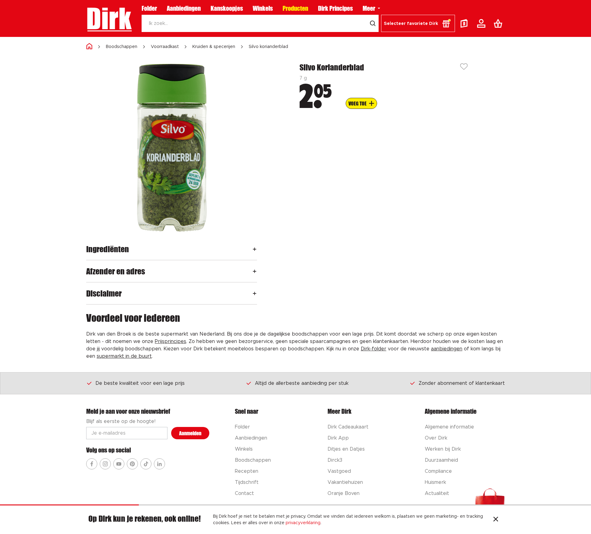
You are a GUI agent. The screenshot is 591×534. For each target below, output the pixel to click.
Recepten (246, 471)
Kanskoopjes (227, 8)
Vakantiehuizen (345, 482)
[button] (418, 23)
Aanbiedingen (184, 8)
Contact (244, 493)
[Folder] (465, 23)
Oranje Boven (344, 493)
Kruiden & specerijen (213, 47)
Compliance (438, 471)
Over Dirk (436, 438)
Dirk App (338, 438)
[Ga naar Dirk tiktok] (145, 463)
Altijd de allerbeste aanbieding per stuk (301, 383)
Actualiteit (437, 493)
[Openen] (254, 249)
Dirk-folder (373, 348)
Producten (295, 8)
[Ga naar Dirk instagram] (105, 463)
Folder (149, 8)
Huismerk (435, 482)
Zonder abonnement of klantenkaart (462, 383)
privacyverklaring (303, 523)
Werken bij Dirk (443, 449)
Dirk (108, 18)
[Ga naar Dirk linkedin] (159, 463)
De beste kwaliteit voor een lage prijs (140, 383)
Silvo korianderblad (268, 47)
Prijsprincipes (170, 341)
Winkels (263, 8)
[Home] (89, 46)
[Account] (482, 23)
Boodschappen (121, 47)
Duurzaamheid (441, 460)
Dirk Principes (335, 8)
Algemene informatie (449, 426)
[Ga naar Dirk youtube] (118, 463)
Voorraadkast (165, 47)
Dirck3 (335, 460)
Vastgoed (339, 471)
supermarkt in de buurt (124, 356)
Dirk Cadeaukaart (348, 426)
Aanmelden (190, 433)
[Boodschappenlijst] (499, 23)
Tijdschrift (247, 482)
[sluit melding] (496, 519)
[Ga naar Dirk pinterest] (132, 463)
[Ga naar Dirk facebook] (91, 463)
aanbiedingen (446, 348)
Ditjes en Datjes (346, 449)
